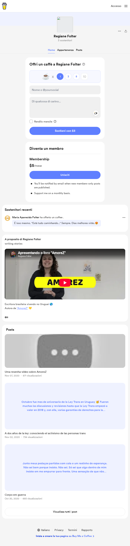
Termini (72, 530)
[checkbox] (40, 121)
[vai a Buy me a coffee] (4, 6)
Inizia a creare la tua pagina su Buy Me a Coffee (64, 536)
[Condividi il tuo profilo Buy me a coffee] (125, 31)
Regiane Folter (65, 36)
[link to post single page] (65, 356)
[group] (65, 176)
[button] (126, 6)
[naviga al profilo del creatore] (65, 24)
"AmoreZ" (22, 308)
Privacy (59, 530)
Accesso (116, 6)
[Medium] (6, 317)
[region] (65, 98)
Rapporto (86, 530)
